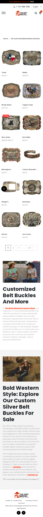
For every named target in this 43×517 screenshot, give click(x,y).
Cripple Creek (27, 105)
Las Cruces (26, 234)
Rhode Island (6, 105)
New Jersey (6, 137)
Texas (4, 72)
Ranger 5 (5, 202)
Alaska (24, 72)
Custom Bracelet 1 (29, 169)
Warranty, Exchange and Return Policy (21, 506)
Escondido (26, 137)
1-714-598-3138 (23, 6)
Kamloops (26, 202)
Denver (4, 234)
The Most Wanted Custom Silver (20, 308)
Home (5, 39)
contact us (32, 475)
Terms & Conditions (13, 500)
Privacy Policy (32, 500)
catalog (17, 467)
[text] (21, 2)
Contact (21, 503)
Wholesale (21, 508)
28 (29, 247)
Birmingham (6, 169)
